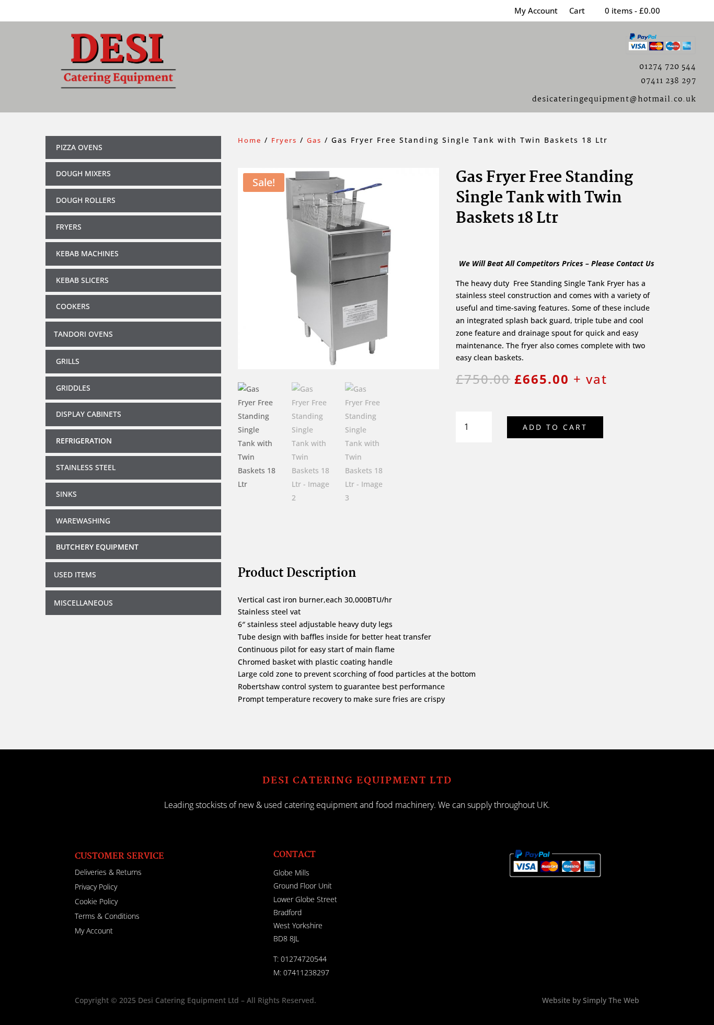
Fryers (284, 140)
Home (249, 140)
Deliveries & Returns (108, 872)
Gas (314, 140)
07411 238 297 (668, 81)
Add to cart (555, 427)
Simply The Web (610, 1000)
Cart (577, 11)
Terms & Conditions (107, 916)
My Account (536, 11)
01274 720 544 (667, 67)
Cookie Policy (96, 901)
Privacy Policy (96, 887)
